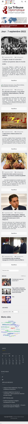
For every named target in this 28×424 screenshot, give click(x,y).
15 (16, 360)
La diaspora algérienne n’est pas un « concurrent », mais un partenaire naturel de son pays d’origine (13, 393)
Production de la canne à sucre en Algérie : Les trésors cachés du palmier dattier (14, 175)
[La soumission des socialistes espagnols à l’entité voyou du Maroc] (14, 245)
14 (13, 360)
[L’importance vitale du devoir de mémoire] (14, 120)
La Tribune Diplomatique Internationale (9, 26)
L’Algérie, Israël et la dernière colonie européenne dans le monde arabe (13, 62)
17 (23, 360)
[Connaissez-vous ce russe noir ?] (6, 282)
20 (9, 362)
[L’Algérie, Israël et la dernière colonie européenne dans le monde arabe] (14, 45)
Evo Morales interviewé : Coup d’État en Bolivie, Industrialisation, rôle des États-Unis (13, 93)
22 (16, 362)
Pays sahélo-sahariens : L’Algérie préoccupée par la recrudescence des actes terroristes (19, 290)
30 (19, 363)
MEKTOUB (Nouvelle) (8, 398)
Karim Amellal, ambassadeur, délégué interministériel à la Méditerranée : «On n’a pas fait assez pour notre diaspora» (14, 217)
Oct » (7, 367)
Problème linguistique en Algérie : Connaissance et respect (11, 401)
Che (13, 297)
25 (2, 363)
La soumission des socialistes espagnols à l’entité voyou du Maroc (13, 259)
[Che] (6, 299)
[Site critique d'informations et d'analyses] (14, 20)
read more (14, 80)
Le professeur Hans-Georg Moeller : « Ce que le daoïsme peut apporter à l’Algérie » (14, 406)
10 (23, 359)
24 (23, 362)
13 (9, 360)
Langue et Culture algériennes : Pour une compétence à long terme (12, 388)
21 (13, 362)
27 (9, 363)
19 (6, 362)
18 (2, 362)
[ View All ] (23, 276)
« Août (3, 367)
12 (6, 360)
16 (19, 360)
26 (6, 363)
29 (16, 363)
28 (13, 363)
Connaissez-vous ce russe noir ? (17, 280)
